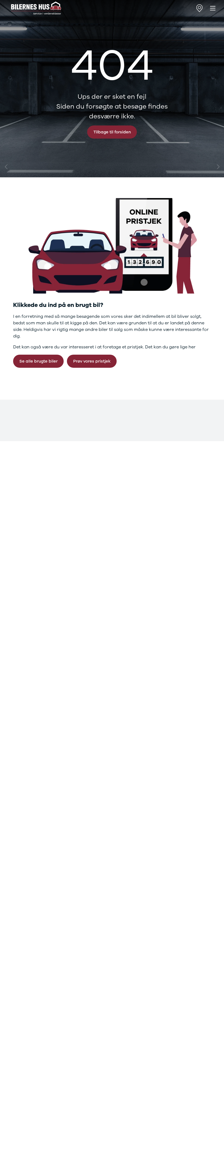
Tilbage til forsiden (112, 132)
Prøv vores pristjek (92, 361)
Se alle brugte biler (38, 361)
